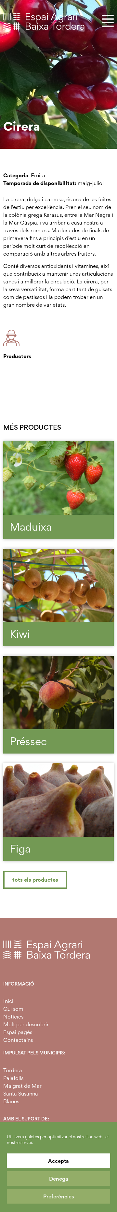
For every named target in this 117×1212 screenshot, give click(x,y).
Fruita (38, 175)
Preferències (58, 1196)
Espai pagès (17, 1032)
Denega (58, 1178)
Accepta (58, 1161)
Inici (8, 1001)
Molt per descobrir (26, 1024)
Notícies (13, 1016)
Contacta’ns (18, 1040)
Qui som (13, 1009)
